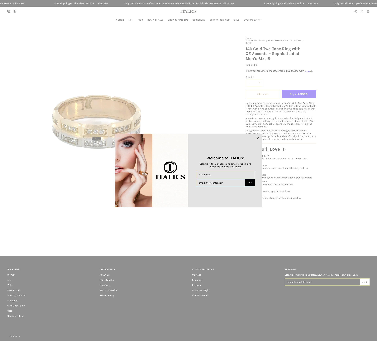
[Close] (257, 138)
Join (250, 183)
